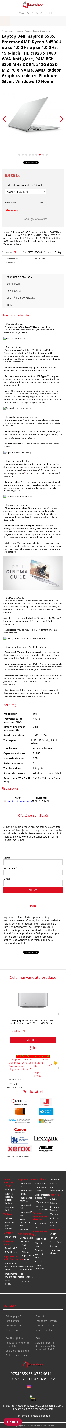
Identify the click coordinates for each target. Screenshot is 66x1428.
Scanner (24, 1229)
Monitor (8, 1232)
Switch (53, 1233)
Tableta (7, 1214)
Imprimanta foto (26, 1206)
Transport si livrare (46, 1320)
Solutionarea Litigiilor (18, 1350)
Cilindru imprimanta (27, 1254)
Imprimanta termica (26, 1199)
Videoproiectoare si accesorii (41, 1196)
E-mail (7, 878)
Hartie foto (25, 1280)
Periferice (53, 1194)
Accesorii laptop (9, 1208)
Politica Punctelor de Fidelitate (17, 1344)
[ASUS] (46, 1149)
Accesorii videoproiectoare (42, 1207)
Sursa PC (54, 1183)
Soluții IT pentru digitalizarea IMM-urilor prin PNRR (46, 1346)
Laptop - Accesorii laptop (28, 31)
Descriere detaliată (19, 277)
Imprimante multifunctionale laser (11, 1266)
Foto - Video (39, 1179)
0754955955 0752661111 (34, 13)
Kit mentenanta (26, 1275)
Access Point (56, 1241)
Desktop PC (11, 1248)
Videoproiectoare (42, 1201)
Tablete (8, 1218)
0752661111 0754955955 (33, 1378)
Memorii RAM (39, 1256)
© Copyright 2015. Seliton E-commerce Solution (33, 1425)
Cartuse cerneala (26, 1261)
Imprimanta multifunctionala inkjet (11, 1276)
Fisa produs (14, 291)
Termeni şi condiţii (46, 1325)
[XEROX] (20, 1148)
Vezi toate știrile (14, 1087)
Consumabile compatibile (26, 1268)
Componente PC (40, 1233)
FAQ (37, 1338)
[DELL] (20, 1120)
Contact (39, 1316)
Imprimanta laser (26, 1185)
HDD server (40, 1223)
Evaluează (40, 258)
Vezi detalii (33, 1039)
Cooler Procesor (39, 1267)
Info (9, 304)
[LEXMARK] (46, 1139)
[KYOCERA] (20, 1102)
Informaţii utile (44, 1330)
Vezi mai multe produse (18, 1155)
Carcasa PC (55, 1179)
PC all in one (11, 1252)
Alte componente (56, 1189)
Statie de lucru (8, 1242)
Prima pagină (7, 31)
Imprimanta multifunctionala (10, 1258)
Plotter (8, 1284)
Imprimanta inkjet (26, 1192)
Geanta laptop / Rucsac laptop (9, 1198)
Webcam (54, 1214)
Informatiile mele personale (34, 1415)
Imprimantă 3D (26, 1214)
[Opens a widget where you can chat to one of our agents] (12, 1422)
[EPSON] (20, 1140)
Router (53, 1237)
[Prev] (5, 119)
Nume (6, 857)
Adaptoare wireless (55, 1252)
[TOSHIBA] (46, 1102)
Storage (54, 1246)
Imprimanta (25, 1179)
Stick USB (54, 1218)
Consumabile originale (26, 1239)
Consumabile (25, 1233)
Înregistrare (12, 1320)
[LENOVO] (20, 1111)
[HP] (46, 1111)
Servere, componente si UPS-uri (40, 1216)
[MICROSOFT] (46, 1121)
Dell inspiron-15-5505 (19, 801)
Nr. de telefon (11, 868)
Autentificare (13, 1325)
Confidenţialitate (15, 1338)
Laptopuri (46, 31)
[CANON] (20, 1130)
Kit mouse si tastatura (56, 1208)
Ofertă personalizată (20, 297)
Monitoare (10, 1236)
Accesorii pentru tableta (9, 1225)
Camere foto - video (41, 1189)
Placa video (40, 1238)
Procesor (39, 1250)
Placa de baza (39, 1244)
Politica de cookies (16, 1355)
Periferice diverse (54, 1224)
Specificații (13, 284)
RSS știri (13, 1084)
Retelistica (54, 1229)
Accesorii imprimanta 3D (26, 1222)
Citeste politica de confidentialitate (33, 1409)
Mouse (53, 1198)
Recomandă (12, 258)
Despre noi (12, 1330)
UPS (37, 1227)
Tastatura (54, 1202)
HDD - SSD (40, 1261)
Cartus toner (25, 1246)
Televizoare (40, 1183)
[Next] (60, 119)
